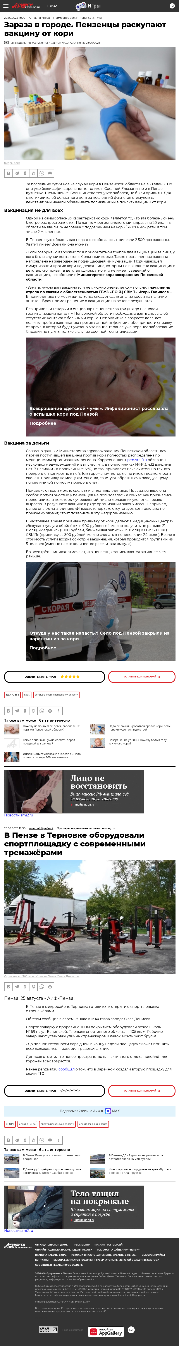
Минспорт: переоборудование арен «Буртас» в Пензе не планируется (140, 1171)
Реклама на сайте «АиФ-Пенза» (118, 1249)
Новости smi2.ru (18, 815)
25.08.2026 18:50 (15, 828)
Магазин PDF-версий (108, 1244)
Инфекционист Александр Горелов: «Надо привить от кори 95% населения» (52, 755)
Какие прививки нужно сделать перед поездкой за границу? (49, 741)
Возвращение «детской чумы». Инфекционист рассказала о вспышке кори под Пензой (99, 411)
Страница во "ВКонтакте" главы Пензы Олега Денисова (41, 976)
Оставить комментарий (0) (142, 676)
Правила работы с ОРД (50, 1255)
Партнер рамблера (72, 1330)
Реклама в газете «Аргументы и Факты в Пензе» (104, 1255)
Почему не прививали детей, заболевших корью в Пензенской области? (51, 727)
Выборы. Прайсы (153, 1255)
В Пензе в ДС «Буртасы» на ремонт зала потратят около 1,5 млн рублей (136, 1157)
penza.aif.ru (137, 460)
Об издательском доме (51, 1244)
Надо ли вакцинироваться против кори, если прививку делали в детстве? (139, 727)
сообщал (67, 1069)
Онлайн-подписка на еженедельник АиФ (63, 1249)
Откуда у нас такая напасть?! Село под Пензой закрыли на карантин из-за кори (99, 635)
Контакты (41, 1260)
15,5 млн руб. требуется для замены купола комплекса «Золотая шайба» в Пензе (52, 1171)
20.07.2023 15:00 (14, 17)
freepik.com (12, 163)
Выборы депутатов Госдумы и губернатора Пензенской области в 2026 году (106, 1260)
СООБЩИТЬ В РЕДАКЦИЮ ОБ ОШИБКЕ (59, 1265)
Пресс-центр (81, 1244)
